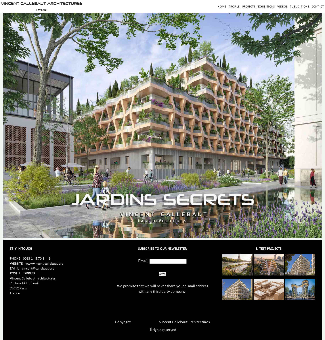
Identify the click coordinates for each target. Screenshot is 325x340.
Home (222, 6)
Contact (318, 6)
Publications (299, 6)
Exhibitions (266, 6)
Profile (234, 6)
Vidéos (282, 6)
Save (162, 273)
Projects (248, 6)
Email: (143, 261)
